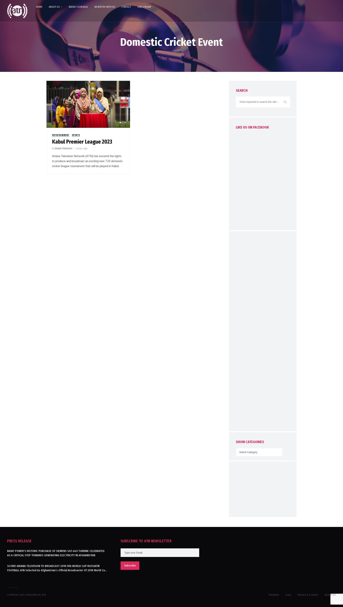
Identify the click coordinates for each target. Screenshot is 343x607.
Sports (76, 135)
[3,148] (88, 104)
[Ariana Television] (17, 11)
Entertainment (60, 135)
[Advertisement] (263, 332)
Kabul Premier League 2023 (82, 142)
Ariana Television (63, 148)
